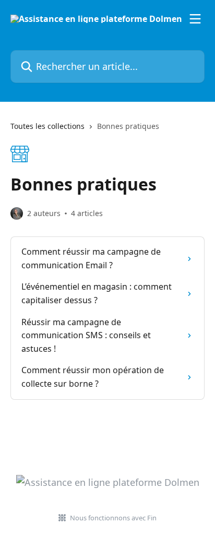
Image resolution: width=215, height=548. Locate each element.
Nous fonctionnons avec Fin (113, 517)
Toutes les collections (47, 126)
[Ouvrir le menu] (195, 19)
